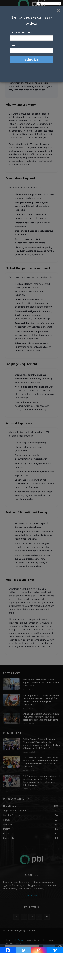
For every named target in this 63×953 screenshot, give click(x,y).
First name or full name (23, 32)
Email (13, 45)
